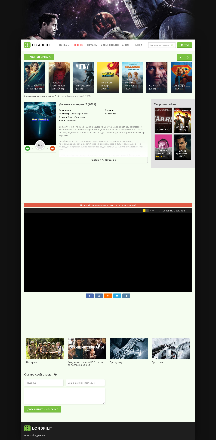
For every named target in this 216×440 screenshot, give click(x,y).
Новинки (78, 45)
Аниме (126, 45)
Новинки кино (37, 57)
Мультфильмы (110, 45)
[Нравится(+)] (28, 148)
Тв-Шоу (137, 45)
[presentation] (181, 57)
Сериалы (91, 45)
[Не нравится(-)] (52, 148)
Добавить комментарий (42, 409)
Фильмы (64, 45)
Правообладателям (35, 435)
